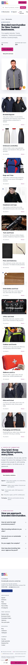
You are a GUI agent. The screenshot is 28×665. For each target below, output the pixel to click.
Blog (2, 628)
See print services (8, 53)
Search (23, 7)
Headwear (3, 603)
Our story (3, 639)
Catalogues (4, 632)
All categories (4, 607)
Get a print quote (5, 622)
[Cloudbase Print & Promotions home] (4, 2)
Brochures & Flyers (5, 616)
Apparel (3, 597)
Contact (3, 645)
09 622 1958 (4, 587)
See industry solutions (9, 475)
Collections (4, 630)
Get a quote (22, 2)
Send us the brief (7, 590)
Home (2, 19)
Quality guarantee (5, 641)
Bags (2, 601)
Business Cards (5, 614)
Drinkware (3, 599)
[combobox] (14, 7)
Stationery (3, 620)
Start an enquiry (7, 471)
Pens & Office (4, 605)
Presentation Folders (6, 618)
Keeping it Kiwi (4, 643)
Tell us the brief (7, 49)
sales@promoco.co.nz (14, 587)
